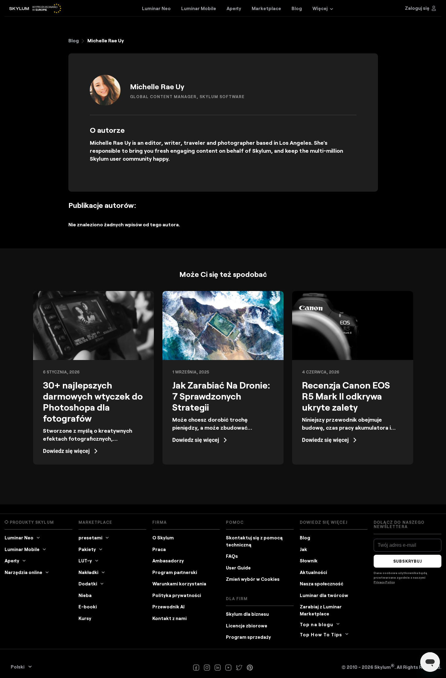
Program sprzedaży (248, 637)
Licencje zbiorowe (246, 625)
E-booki (87, 606)
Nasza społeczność (321, 583)
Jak (303, 549)
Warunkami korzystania (179, 583)
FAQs (232, 556)
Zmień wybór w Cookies (253, 579)
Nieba (85, 595)
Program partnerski (174, 572)
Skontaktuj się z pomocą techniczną (254, 541)
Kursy (84, 618)
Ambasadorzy (168, 560)
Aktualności (313, 572)
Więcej (320, 8)
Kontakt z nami (169, 618)
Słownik (309, 560)
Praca (159, 549)
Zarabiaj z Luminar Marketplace (321, 610)
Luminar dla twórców (324, 595)
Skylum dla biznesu (247, 614)
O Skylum (163, 537)
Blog (73, 40)
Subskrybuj (407, 561)
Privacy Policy (384, 582)
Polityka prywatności (176, 595)
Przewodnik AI (168, 606)
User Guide (238, 567)
